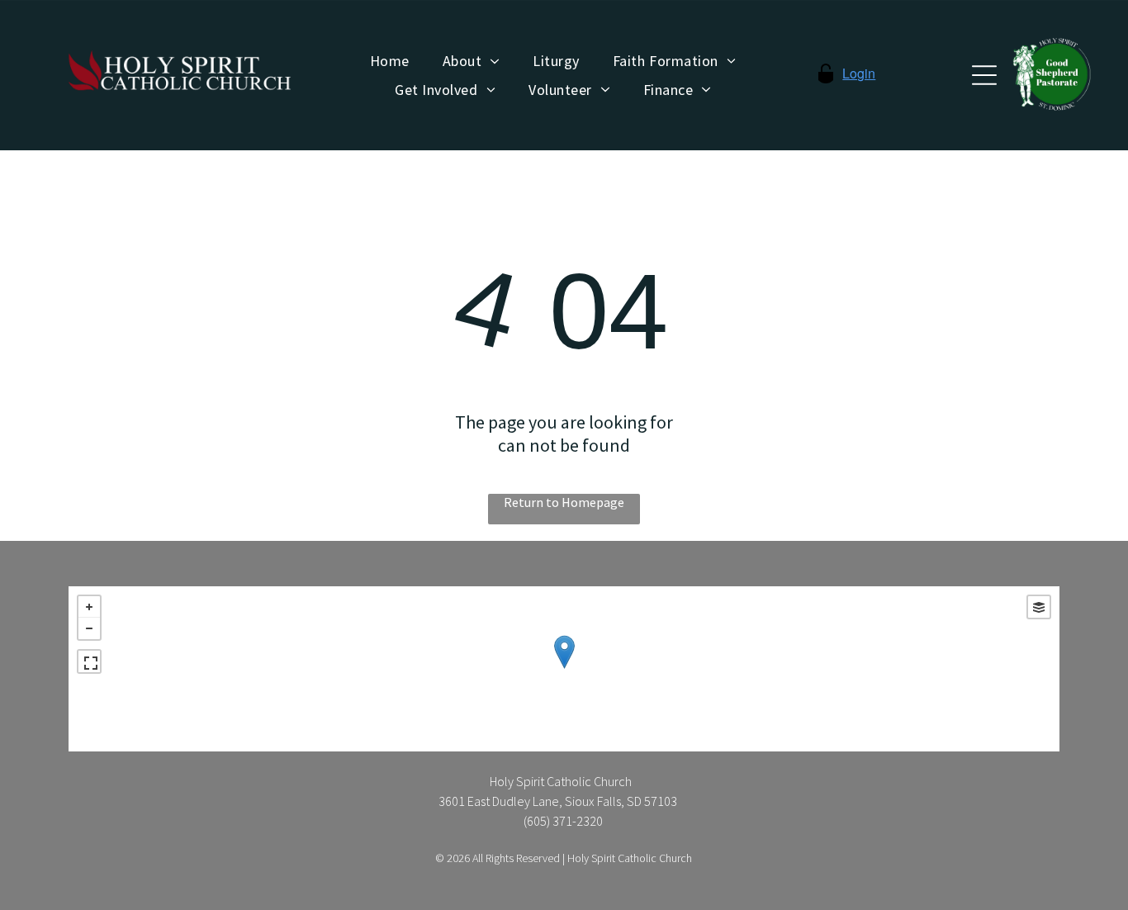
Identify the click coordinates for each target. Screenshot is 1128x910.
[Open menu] (984, 75)
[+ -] (564, 668)
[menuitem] (389, 61)
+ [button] (89, 607)
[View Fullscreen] (89, 661)
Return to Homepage (564, 502)
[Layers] (1039, 607)
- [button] (89, 628)
